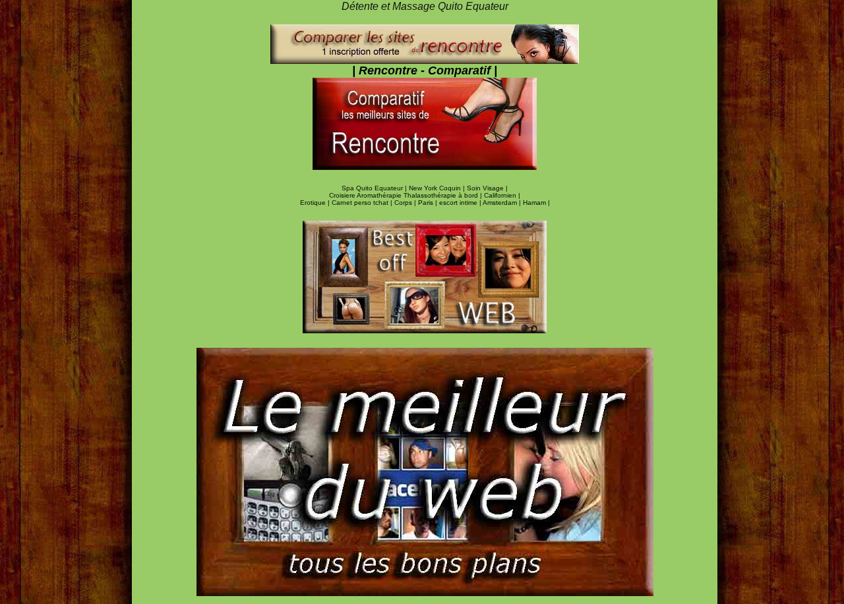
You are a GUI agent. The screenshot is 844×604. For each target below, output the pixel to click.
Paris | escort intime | (450, 202)
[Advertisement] (66, 222)
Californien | (502, 195)
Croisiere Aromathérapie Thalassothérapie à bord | (406, 195)
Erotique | (316, 202)
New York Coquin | (438, 188)
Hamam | (536, 202)
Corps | (406, 202)
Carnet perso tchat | (363, 202)
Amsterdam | (503, 202)
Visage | (495, 188)
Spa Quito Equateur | (375, 188)
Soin (475, 188)
